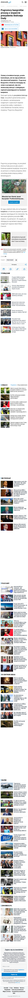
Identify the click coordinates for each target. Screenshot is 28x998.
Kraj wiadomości (22, 385)
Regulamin (7, 989)
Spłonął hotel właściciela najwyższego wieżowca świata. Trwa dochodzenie (18, 304)
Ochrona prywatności (18, 989)
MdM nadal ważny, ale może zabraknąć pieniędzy (19, 294)
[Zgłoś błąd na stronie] (24, 269)
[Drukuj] (11, 269)
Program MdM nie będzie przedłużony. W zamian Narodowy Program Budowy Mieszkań (19, 279)
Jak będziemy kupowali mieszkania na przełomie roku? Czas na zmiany (18, 239)
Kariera (22, 988)
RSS (14, 993)
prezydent (10, 260)
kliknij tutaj (17, 982)
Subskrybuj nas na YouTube (11, 24)
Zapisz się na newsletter (10, 28)
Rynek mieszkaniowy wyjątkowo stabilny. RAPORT (19, 311)
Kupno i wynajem (23, 6)
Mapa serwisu (7, 991)
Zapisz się (14, 974)
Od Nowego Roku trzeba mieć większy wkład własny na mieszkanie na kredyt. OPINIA (19, 330)
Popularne (13, 385)
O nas (11, 988)
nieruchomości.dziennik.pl (12, 6)
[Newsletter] (4, 269)
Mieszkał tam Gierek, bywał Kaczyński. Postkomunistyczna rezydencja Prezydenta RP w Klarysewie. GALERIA (12, 198)
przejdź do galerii (14, 202)
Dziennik (2, 6)
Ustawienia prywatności (18, 991)
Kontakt (6, 988)
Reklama (16, 988)
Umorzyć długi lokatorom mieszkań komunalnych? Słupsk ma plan (18, 287)
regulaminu (21, 969)
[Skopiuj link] (17, 269)
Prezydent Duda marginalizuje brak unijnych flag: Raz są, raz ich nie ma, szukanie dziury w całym (19, 321)
